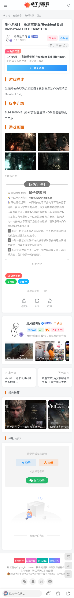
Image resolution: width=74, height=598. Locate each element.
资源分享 (17, 15)
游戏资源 (29, 15)
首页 (7, 15)
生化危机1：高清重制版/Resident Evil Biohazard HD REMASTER (34, 26)
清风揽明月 (20, 36)
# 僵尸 (23, 281)
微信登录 (39, 480)
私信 (65, 38)
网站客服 (43, 570)
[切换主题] (68, 565)
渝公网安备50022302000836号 (26, 573)
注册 (50, 462)
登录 (28, 462)
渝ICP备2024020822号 (55, 573)
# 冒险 (11, 281)
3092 (33, 329)
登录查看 (38, 68)
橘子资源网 (41, 567)
